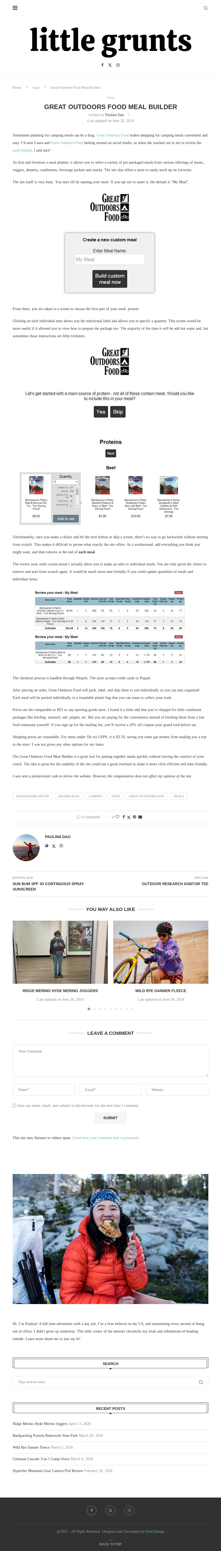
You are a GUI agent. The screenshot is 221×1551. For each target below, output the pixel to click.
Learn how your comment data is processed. (106, 1138)
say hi (74, 1339)
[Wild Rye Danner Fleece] (160, 952)
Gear (36, 87)
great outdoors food (146, 796)
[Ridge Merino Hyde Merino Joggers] (60, 952)
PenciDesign (154, 1532)
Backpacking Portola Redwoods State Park (45, 1436)
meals (179, 796)
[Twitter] (110, 65)
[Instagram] (118, 65)
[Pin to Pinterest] (134, 817)
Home (17, 87)
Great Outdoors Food (112, 135)
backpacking (69, 796)
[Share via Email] (140, 817)
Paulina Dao (114, 115)
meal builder (22, 150)
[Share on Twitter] (129, 817)
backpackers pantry (32, 796)
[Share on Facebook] (124, 817)
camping (95, 796)
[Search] (205, 8)
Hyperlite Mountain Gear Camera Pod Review (48, 1471)
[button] (20, 965)
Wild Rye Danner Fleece (160, 991)
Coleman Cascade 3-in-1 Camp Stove (41, 1459)
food (116, 796)
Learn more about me (42, 1339)
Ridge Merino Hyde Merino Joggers (60, 991)
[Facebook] (102, 65)
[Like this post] (117, 817)
